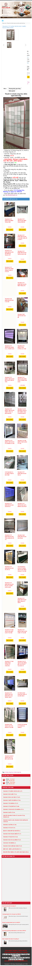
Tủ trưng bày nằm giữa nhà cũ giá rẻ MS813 (22, 693)
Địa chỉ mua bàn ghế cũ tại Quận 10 (9, 906)
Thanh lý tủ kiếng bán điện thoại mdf (9, 219)
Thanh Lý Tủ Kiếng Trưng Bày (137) (12, 791)
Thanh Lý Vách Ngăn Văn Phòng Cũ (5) (13, 809)
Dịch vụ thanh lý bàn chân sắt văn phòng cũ (10, 938)
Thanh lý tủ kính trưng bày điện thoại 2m (22, 283)
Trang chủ (4, 23)
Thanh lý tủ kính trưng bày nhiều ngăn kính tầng (16, 23)
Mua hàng (10, 229)
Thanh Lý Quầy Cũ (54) (9, 812)
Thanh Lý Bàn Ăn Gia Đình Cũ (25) (12, 840)
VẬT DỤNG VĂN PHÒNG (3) (9, 843)
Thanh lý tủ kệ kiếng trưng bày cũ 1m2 (22, 441)
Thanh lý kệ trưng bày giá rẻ (22, 315)
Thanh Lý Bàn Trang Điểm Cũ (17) (12, 833)
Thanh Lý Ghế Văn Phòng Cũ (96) (12, 800)
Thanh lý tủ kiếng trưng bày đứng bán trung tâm (9, 378)
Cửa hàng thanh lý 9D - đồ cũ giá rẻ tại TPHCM (11, 914)
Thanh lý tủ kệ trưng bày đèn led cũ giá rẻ (9, 630)
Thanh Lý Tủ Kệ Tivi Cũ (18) (10, 837)
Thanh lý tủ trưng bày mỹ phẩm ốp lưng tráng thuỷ (9, 693)
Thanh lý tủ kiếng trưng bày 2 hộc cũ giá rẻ (22, 630)
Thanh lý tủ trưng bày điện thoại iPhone (22, 219)
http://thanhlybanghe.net (11, 195)
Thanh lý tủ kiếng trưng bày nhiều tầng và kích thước (9, 409)
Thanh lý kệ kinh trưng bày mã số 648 (22, 535)
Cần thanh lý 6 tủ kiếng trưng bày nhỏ (9, 472)
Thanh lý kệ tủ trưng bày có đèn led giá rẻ (9, 756)
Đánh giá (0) (12, 91)
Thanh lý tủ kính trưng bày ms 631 (22, 472)
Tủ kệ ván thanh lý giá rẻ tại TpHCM (22, 725)
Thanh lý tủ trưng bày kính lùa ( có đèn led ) (9, 346)
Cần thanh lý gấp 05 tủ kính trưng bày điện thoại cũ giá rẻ (22, 567)
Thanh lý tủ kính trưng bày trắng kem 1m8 (22, 252)
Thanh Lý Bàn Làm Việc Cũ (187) (11, 797)
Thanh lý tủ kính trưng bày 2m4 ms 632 (9, 504)
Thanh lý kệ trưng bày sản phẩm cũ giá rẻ (9, 725)
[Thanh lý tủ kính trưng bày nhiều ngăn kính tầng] (10, 34)
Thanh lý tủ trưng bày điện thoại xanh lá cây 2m (9, 268)
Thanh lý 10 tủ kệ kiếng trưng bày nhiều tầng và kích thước (22, 409)
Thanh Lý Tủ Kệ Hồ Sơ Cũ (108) (11, 806)
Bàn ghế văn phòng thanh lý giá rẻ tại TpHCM (11, 922)
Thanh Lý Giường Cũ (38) (9, 824)
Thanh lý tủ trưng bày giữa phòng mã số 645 (22, 504)
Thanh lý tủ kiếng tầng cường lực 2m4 (22, 346)
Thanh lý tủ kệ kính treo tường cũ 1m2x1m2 (9, 662)
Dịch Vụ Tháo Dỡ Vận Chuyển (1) (11, 830)
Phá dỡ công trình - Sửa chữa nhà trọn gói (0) (16, 852)
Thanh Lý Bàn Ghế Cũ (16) (10, 794)
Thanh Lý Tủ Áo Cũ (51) (9, 827)
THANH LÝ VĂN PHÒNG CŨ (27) (10, 803)
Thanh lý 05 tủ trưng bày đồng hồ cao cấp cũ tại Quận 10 (22, 662)
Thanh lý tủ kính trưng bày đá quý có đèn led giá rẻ (9, 583)
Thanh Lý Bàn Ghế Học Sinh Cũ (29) (12, 846)
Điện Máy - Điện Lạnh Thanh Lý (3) (12, 849)
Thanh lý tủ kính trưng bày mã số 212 (9, 567)
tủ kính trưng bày (17, 772)
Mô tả (5, 88)
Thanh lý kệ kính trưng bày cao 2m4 (9, 299)
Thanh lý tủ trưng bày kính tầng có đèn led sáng (22, 378)
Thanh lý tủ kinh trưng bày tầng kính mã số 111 (9, 535)
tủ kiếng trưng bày (9, 772)
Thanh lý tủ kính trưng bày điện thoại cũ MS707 (22, 599)
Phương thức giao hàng (15, 88)
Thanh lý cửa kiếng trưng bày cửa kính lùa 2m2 (9, 441)
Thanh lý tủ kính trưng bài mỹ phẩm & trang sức (9, 251)
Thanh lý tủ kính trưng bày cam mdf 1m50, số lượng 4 (22, 235)
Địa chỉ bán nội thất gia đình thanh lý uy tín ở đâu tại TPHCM (14, 930)
